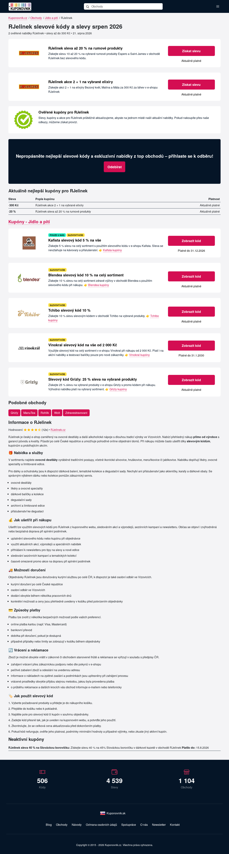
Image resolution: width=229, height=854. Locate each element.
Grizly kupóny (118, 389)
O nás (144, 825)
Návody (77, 825)
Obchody (36, 18)
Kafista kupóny (112, 250)
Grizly (14, 413)
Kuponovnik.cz (17, 18)
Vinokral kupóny (139, 355)
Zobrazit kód (191, 240)
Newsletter (159, 825)
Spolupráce (128, 825)
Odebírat (115, 166)
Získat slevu (191, 51)
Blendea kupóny (98, 285)
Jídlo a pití (51, 18)
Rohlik (45, 413)
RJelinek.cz (58, 430)
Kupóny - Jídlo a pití (29, 221)
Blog (49, 825)
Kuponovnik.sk (116, 813)
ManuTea (29, 413)
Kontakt (175, 825)
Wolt (57, 413)
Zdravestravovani (76, 413)
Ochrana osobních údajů (101, 825)
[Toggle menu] (218, 6)
